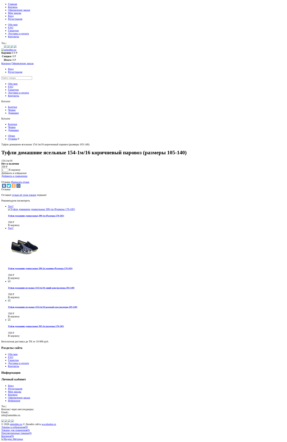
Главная (12, 4)
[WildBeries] (15, 46)
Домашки (13, 113)
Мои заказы (14, 13)
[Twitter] (9, 186)
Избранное (14, 400)
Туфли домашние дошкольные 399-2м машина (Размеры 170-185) (40, 268)
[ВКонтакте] (4, 186)
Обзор (11, 135)
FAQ (10, 27)
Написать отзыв (20, 182)
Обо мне (13, 24)
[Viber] (9, 46)
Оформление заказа (19, 10)
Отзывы (12, 138)
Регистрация (15, 19)
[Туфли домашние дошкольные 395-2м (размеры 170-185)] (9, 319)
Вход (11, 16)
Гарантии (13, 30)
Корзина (12, 7)
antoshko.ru (16, 424)
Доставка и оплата (18, 33)
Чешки (12, 110)
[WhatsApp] (5, 46)
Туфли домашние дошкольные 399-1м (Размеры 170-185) (36, 215)
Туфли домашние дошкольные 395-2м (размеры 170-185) (36, 326)
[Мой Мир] (18, 186)
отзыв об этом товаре (24, 195)
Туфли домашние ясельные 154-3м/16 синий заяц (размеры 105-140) (41, 288)
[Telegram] (12, 46)
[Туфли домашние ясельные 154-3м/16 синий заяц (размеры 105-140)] (9, 281)
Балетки (12, 107)
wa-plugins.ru (49, 424)
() (14, 427)
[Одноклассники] (14, 186)
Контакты (13, 36)
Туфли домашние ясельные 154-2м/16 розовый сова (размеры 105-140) (42, 307)
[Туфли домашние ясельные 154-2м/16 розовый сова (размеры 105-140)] (9, 300)
